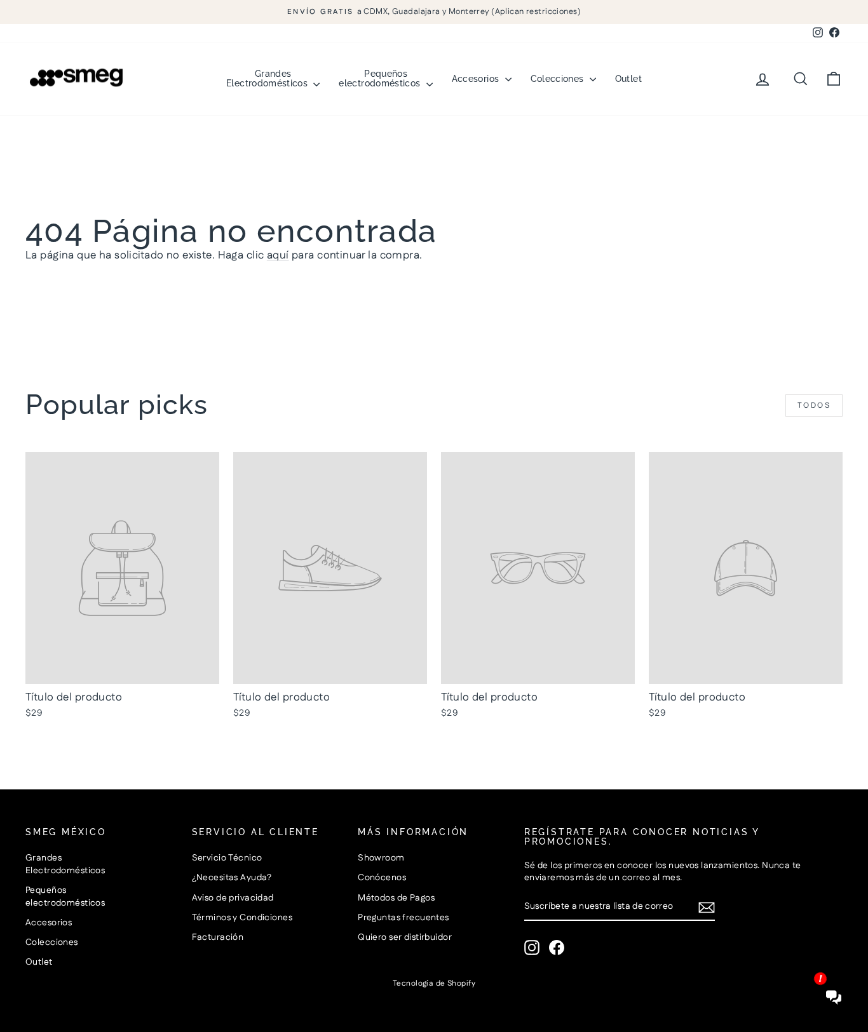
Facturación (218, 937)
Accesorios (477, 79)
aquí (278, 255)
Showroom (381, 858)
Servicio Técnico (227, 858)
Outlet (628, 79)
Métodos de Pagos (396, 898)
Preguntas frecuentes (403, 917)
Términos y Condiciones (242, 917)
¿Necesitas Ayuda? (232, 877)
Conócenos (382, 877)
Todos (814, 405)
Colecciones (559, 79)
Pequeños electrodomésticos (381, 78)
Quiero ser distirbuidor (405, 937)
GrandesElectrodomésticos (268, 78)
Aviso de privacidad (233, 898)
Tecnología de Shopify (434, 983)
